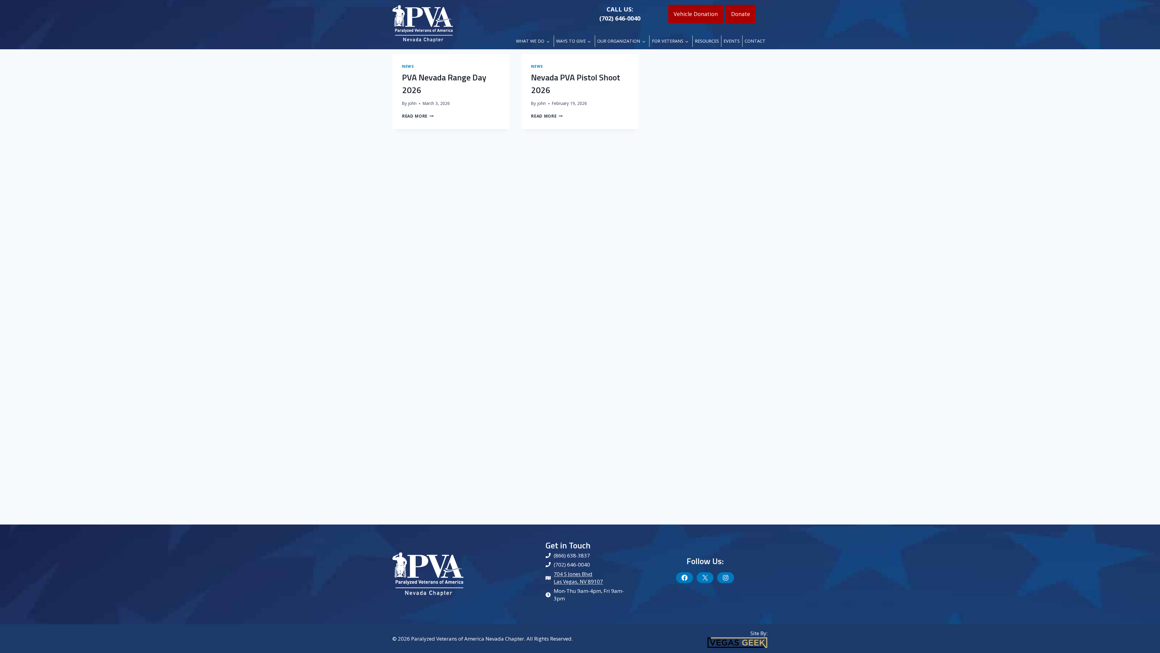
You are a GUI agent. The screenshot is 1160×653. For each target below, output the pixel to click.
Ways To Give (571, 41)
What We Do (530, 41)
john (412, 103)
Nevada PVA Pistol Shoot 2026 (575, 83)
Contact (755, 41)
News (408, 66)
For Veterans (667, 41)
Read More (418, 116)
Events (731, 41)
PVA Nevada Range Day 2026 (444, 83)
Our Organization (618, 41)
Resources (707, 41)
